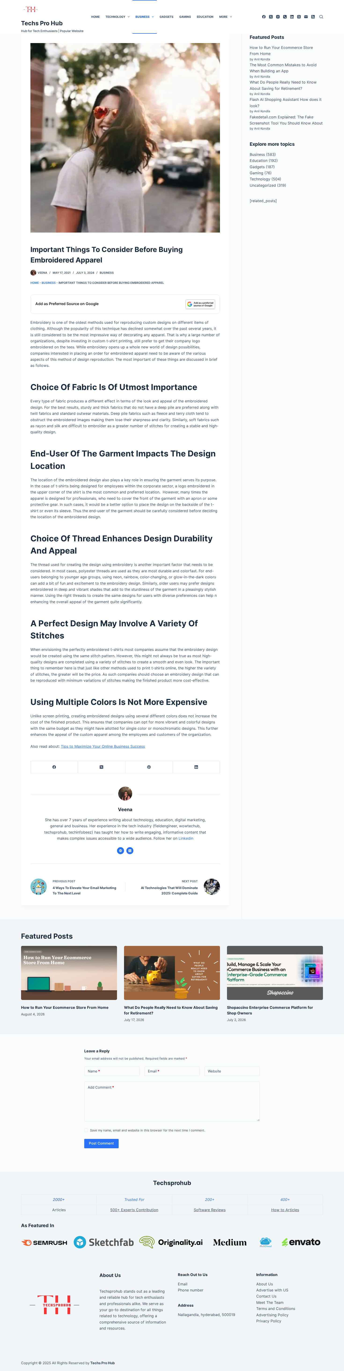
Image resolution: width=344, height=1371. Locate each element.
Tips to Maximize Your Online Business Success (103, 746)
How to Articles (285, 1209)
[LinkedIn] (292, 16)
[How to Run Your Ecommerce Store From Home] (69, 973)
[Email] (306, 16)
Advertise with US (272, 1290)
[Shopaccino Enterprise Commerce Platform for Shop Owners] (275, 973)
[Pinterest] (149, 767)
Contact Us (266, 1296)
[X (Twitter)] (271, 16)
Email (153, 1071)
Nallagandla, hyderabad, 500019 (206, 1314)
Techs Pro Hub (42, 23)
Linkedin (186, 838)
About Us (264, 1284)
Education (205, 16)
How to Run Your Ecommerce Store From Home (65, 1007)
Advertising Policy (272, 1315)
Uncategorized (263, 185)
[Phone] (285, 16)
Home (95, 16)
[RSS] (313, 16)
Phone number (190, 1290)
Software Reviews (210, 1209)
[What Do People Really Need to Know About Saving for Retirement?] (172, 973)
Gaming (185, 16)
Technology (115, 16)
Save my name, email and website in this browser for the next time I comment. (147, 1130)
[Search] (321, 16)
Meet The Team (270, 1302)
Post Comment (101, 1143)
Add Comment (101, 1087)
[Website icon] (120, 850)
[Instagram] (278, 16)
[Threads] (299, 16)
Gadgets (166, 16)
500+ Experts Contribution (134, 1209)
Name (94, 1071)
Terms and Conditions (275, 1308)
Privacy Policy (268, 1321)
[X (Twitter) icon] (129, 850)
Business (142, 16)
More (223, 16)
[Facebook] (264, 16)
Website (214, 1071)
